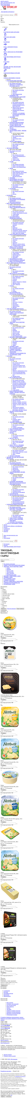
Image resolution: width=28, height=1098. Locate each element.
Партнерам (6, 994)
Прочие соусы (16, 376)
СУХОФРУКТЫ (14, 493)
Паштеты (15, 242)
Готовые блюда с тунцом (19, 245)
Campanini (15, 437)
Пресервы (15, 257)
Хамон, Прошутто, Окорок (19, 281)
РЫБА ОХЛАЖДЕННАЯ (16, 261)
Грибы (14, 388)
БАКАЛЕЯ (9, 356)
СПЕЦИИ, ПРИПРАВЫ (16, 422)
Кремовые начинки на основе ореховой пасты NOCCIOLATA (18, 105)
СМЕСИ (12, 152)
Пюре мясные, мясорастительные (17, 175)
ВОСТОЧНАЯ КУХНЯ (16, 377)
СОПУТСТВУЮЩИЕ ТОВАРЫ (15, 523)
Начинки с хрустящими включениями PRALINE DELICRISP (19, 114)
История (6, 992)
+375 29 (5, 5)
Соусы (14, 418)
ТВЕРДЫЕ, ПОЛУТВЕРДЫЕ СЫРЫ (13, 566)
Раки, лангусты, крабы (18, 233)
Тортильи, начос (17, 516)
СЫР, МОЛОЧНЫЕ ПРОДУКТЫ (15, 308)
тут (11, 1095)
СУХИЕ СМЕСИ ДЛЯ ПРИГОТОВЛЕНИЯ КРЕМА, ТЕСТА (17, 127)
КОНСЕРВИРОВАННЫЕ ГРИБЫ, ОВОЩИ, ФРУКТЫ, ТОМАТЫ (17, 392)
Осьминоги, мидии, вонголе (20, 230)
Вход (2, 4)
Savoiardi (15, 121)
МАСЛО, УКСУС (14, 438)
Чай (13, 192)
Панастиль (15, 468)
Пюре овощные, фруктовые (20, 172)
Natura (14, 329)
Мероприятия (7, 996)
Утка (14, 289)
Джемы (14, 137)
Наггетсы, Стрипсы (18, 302)
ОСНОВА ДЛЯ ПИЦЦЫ (16, 522)
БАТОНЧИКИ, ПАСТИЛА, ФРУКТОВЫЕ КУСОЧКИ (17, 180)
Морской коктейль (17, 229)
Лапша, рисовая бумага (18, 387)
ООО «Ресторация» (12, 1059)
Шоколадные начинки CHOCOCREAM (18, 108)
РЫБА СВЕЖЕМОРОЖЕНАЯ (17, 207)
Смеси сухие (16, 159)
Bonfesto (15, 330)
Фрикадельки (16, 306)
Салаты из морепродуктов (19, 231)
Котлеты (15, 303)
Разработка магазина (6, 1071)
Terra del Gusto (16, 331)
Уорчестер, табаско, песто (19, 366)
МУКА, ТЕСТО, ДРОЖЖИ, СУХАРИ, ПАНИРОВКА (17, 445)
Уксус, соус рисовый (18, 442)
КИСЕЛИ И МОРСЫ (15, 202)
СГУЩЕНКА (13, 129)
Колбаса (15, 280)
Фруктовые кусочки (18, 187)
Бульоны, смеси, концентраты (17, 420)
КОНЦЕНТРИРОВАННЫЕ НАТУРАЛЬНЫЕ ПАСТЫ (17, 123)
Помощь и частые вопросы (13, 1012)
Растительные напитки (18, 501)
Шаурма (15, 307)
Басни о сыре (16, 333)
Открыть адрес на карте (10, 1056)
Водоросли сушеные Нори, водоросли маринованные (19, 383)
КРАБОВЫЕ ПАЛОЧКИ (16, 258)
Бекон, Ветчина (16, 277)
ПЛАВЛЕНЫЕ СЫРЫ (15, 354)
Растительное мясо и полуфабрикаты (18, 499)
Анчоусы (15, 240)
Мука (14, 454)
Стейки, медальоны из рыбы (20, 213)
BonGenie (15, 146)
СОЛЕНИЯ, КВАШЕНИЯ (16, 481)
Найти (2, 561)
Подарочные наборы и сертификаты (13, 526)
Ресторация (6, 544)
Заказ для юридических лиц (8, 2)
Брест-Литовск (16, 334)
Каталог (6, 545)
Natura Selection (16, 319)
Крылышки (15, 304)
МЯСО (11, 268)
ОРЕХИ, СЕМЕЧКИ (15, 455)
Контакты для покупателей (13, 1013)
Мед (14, 140)
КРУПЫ (12, 433)
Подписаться (4, 985)
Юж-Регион (16, 469)
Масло (14, 443)
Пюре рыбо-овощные (18, 173)
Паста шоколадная (17, 94)
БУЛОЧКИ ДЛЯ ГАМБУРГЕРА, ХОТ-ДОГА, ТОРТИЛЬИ (18, 509)
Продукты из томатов (18, 407)
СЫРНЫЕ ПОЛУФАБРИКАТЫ (18, 353)
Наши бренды (10, 1006)
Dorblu (14, 321)
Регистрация (6, 4)
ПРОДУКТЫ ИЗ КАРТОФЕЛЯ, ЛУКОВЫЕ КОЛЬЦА (18, 483)
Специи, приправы (17, 427)
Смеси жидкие (16, 160)
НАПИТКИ (13, 188)
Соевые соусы (16, 364)
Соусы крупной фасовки (19, 372)
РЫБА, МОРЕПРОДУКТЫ (13, 203)
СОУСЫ (12, 360)
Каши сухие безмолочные (19, 167)
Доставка (6, 530)
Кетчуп (14, 369)
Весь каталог (10, 1002)
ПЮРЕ (11, 168)
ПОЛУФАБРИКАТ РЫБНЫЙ (17, 260)
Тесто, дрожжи (16, 453)
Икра (14, 226)
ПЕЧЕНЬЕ (12, 117)
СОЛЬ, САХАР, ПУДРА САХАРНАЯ (16, 431)
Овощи (14, 478)
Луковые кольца (17, 491)
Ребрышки (15, 299)
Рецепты (6, 531)
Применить (3, 608)
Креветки (15, 227)
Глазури (15, 92)
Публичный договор (12, 1014)
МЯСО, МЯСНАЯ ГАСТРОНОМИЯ (16, 262)
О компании (7, 528)
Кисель (14, 194)
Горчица (15, 368)
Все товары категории (15, 83)
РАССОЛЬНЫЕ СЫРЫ (15, 348)
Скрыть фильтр (20, 608)
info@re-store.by (5, 1)
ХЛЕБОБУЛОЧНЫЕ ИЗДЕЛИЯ (15, 504)
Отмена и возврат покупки (13, 1010)
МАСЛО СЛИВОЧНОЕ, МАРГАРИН (16, 351)
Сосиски (15, 279)
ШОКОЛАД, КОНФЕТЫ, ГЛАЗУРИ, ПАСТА (16, 85)
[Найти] (16, 15)
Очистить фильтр (11, 608)
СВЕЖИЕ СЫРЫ (14, 346)
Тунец (14, 241)
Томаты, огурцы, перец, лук (20, 404)
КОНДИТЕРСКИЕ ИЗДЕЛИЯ (14, 80)
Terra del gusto (10, 572)
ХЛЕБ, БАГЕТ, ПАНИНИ (16, 518)
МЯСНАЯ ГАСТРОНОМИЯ (17, 273)
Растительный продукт (18, 503)
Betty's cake (15, 145)
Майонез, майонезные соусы (20, 370)
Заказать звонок (8, 1054)
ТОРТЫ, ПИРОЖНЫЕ (15, 141)
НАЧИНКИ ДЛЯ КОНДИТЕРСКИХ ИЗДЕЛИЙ (17, 96)
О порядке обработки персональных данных (12, 1017)
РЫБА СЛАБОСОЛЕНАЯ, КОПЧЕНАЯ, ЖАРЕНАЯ (16, 247)
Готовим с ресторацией (12, 1004)
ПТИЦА (12, 285)
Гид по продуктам (11, 1005)
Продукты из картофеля (19, 492)
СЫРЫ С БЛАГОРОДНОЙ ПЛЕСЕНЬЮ (14, 565)
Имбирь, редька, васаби (19, 381)
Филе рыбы (15, 215)
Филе (14, 300)
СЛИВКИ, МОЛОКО (15, 349)
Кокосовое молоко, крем (19, 385)
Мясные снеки (16, 283)
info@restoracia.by (5, 1043)
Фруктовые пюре (17, 138)
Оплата (5, 527)
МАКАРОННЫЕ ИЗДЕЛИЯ (17, 428)
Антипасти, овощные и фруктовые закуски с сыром (20, 409)
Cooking (15, 343)
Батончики (15, 186)
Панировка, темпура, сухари (20, 451)
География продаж (8, 993)
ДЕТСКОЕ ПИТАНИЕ (12, 148)
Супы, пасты (16, 389)
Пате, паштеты (16, 284)
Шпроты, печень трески (19, 244)
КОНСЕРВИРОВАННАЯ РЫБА (18, 234)
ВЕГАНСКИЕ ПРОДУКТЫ (17, 495)
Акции (5, 524)
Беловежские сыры (17, 335)
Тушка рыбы (16, 214)
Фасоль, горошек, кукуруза (19, 401)
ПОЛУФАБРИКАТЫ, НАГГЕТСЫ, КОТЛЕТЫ (16, 293)
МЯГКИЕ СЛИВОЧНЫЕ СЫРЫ (18, 337)
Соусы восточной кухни (19, 365)
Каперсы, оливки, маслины (20, 403)
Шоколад (15, 91)
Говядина (15, 272)
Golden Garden (16, 470)
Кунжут (15, 426)
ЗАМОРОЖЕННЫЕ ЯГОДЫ (17, 464)
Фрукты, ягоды (16, 400)
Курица (14, 291)
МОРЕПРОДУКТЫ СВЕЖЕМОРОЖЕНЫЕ (16, 217)
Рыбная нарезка (17, 254)
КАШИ (11, 161)
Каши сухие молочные (18, 165)
